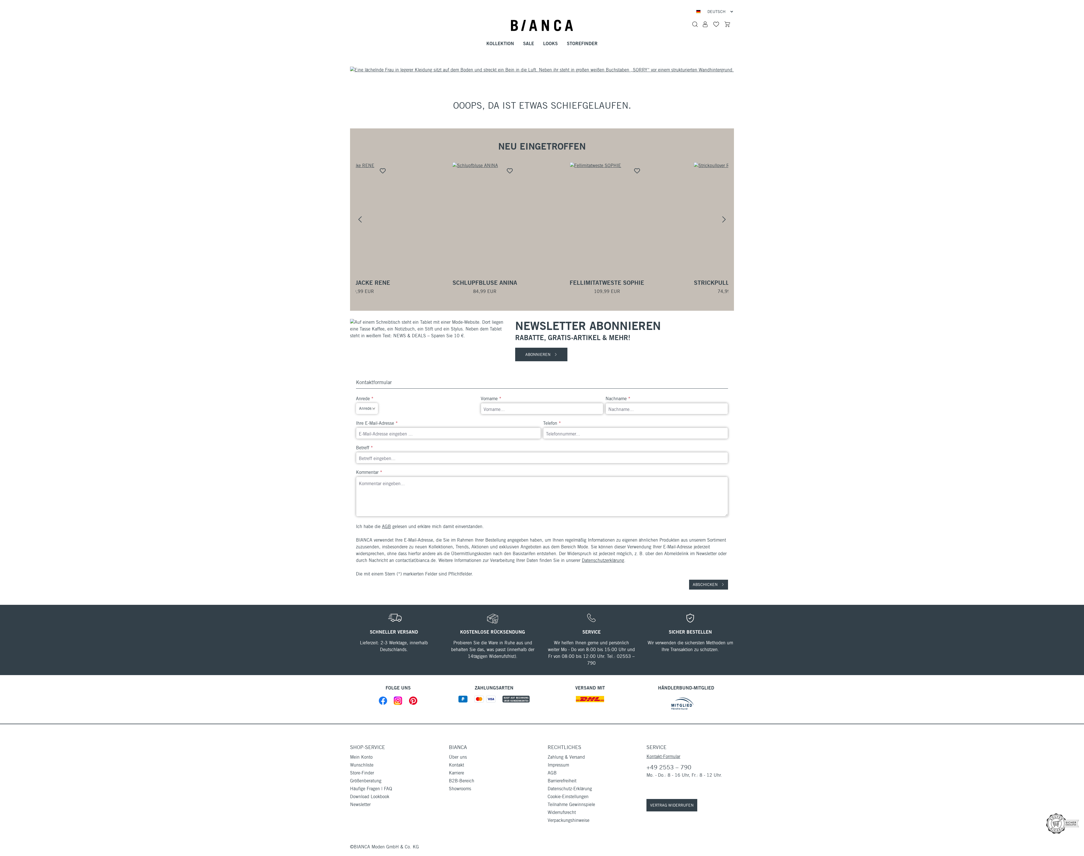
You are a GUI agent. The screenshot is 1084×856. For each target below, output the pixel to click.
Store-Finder (362, 773)
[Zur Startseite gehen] (542, 25)
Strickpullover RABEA (664, 282)
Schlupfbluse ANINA (419, 282)
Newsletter (360, 804)
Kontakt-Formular (663, 756)
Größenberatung (365, 780)
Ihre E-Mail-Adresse (377, 423)
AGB (386, 526)
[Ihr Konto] (705, 24)
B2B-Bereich (461, 780)
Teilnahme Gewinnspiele (571, 804)
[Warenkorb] (727, 24)
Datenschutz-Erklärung (570, 788)
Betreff (364, 447)
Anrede (364, 398)
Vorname (491, 398)
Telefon (552, 423)
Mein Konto (361, 757)
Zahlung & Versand (566, 757)
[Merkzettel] (716, 24)
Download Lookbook (369, 796)
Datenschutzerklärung (603, 560)
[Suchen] (695, 24)
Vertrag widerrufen (672, 805)
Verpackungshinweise (568, 820)
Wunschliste (361, 765)
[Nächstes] (724, 220)
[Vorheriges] (360, 220)
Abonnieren (538, 354)
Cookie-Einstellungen (568, 796)
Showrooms (460, 788)
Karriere (456, 773)
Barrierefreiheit (562, 780)
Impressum (558, 765)
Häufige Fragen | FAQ (371, 788)
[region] (542, 219)
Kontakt (456, 765)
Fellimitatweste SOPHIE (542, 282)
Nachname (618, 398)
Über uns (458, 757)
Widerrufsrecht (562, 812)
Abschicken (706, 584)
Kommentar (369, 472)
